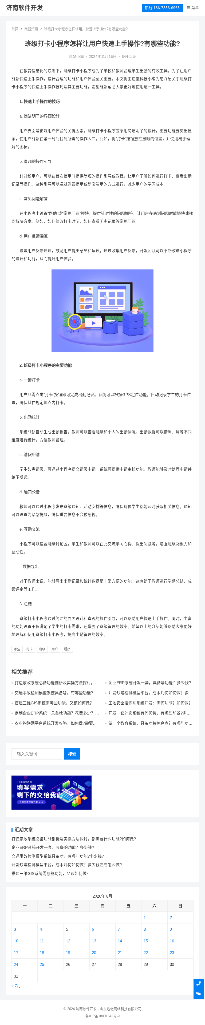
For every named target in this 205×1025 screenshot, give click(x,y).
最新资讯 (31, 29)
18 (42, 952)
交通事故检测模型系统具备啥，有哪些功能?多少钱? (57, 856)
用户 (55, 649)
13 (94, 941)
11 (42, 941)
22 (146, 952)
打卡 (29, 649)
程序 (67, 649)
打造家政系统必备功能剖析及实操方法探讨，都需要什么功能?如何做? (73, 839)
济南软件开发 (24, 8)
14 (120, 941)
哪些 (17, 649)
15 (146, 941)
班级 (42, 649)
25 (42, 964)
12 (68, 941)
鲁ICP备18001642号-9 (102, 1016)
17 (16, 952)
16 (172, 941)
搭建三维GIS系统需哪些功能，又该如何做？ (54, 703)
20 (94, 952)
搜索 (72, 754)
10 (16, 941)
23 (172, 952)
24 (16, 964)
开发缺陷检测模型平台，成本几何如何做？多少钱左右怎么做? (66, 864)
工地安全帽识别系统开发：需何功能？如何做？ (150, 703)
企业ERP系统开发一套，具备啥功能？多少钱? (149, 682)
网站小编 (76, 57)
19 (68, 952)
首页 (14, 29)
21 (120, 952)
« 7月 (16, 985)
